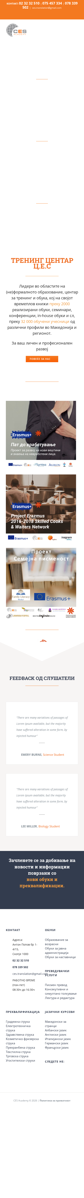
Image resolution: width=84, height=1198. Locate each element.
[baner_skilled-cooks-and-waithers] (41, 476)
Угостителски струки (20, 1060)
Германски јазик (56, 1043)
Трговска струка (17, 1056)
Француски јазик (57, 1047)
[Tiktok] (56, 1071)
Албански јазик (56, 1030)
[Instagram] (51, 1071)
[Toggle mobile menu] (75, 31)
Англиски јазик (55, 1034)
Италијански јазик (58, 1039)
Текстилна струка (18, 1052)
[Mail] (62, 1071)
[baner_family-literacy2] (41, 549)
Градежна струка (18, 1021)
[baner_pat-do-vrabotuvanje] (41, 402)
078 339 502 (20, 967)
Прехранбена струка (20, 1047)
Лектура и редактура (59, 998)
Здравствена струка (20, 1034)
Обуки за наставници (60, 957)
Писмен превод (56, 985)
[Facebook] (46, 1071)
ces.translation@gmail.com (47, 7)
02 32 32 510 (21, 960)
